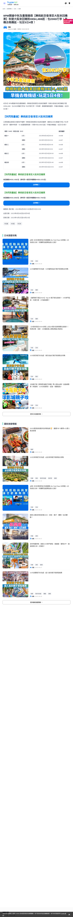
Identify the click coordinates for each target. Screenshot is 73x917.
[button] (4, 3)
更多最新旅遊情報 (35, 602)
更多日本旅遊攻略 (35, 414)
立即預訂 (36, 185)
